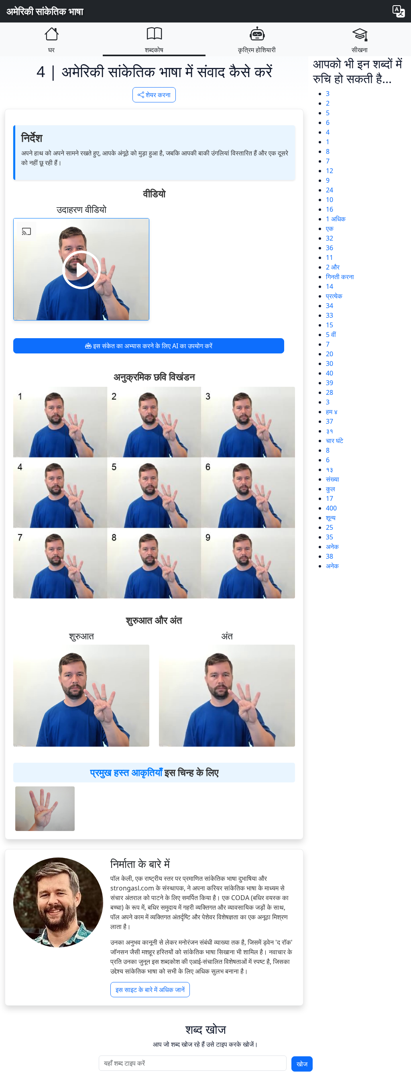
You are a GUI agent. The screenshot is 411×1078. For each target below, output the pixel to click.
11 (329, 257)
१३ (329, 469)
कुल (330, 488)
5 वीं (331, 334)
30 (329, 363)
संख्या (332, 479)
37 (329, 421)
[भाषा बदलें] (399, 11)
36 (329, 247)
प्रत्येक (334, 296)
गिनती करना (340, 276)
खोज (302, 1064)
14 (329, 286)
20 (329, 353)
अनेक (332, 546)
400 (331, 508)
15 (329, 325)
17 (329, 498)
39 (329, 382)
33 (329, 315)
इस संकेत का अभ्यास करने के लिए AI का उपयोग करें (152, 345)
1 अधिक (336, 218)
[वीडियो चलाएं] (81, 269)
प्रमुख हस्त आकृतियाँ (126, 772)
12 (329, 170)
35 (329, 537)
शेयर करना (157, 94)
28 (329, 392)
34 (329, 305)
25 (329, 527)
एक (330, 228)
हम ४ (332, 411)
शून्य (331, 517)
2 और (333, 267)
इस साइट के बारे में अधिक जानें (150, 989)
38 (329, 556)
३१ (329, 431)
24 (329, 190)
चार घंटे (334, 440)
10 (329, 199)
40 (329, 373)
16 (329, 209)
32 (329, 238)
